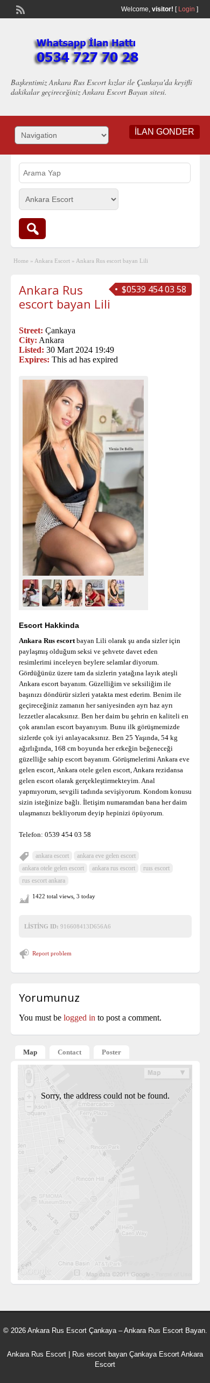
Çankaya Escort (154, 1354)
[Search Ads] (32, 228)
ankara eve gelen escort (106, 856)
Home (21, 260)
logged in (79, 1017)
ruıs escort (156, 868)
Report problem (52, 953)
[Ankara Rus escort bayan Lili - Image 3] (75, 592)
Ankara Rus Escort (36, 1354)
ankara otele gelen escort (53, 868)
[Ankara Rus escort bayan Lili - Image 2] (53, 592)
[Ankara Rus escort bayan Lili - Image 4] (96, 592)
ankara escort (52, 856)
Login (186, 9)
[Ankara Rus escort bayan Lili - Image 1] (32, 592)
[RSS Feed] (19, 8)
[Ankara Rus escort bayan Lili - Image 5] (117, 592)
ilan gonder (164, 131)
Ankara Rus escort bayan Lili (64, 297)
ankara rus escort (113, 868)
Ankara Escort (52, 260)
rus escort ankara (43, 880)
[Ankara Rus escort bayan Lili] (83, 478)
